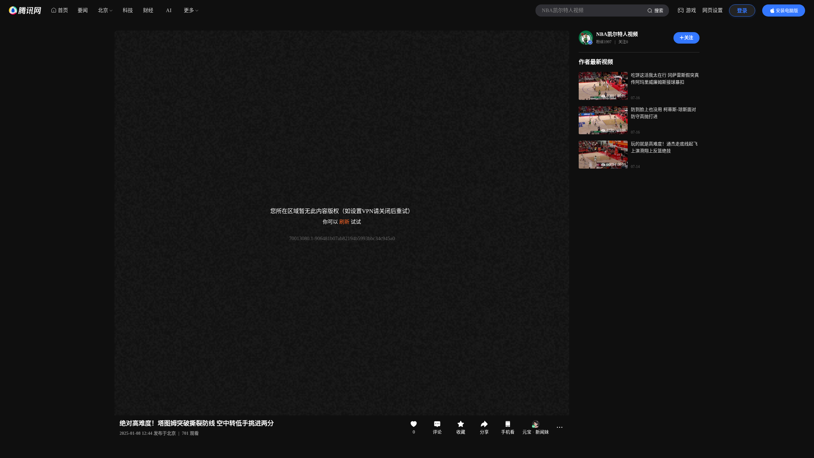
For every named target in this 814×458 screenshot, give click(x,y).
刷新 (344, 222)
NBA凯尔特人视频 (617, 34)
